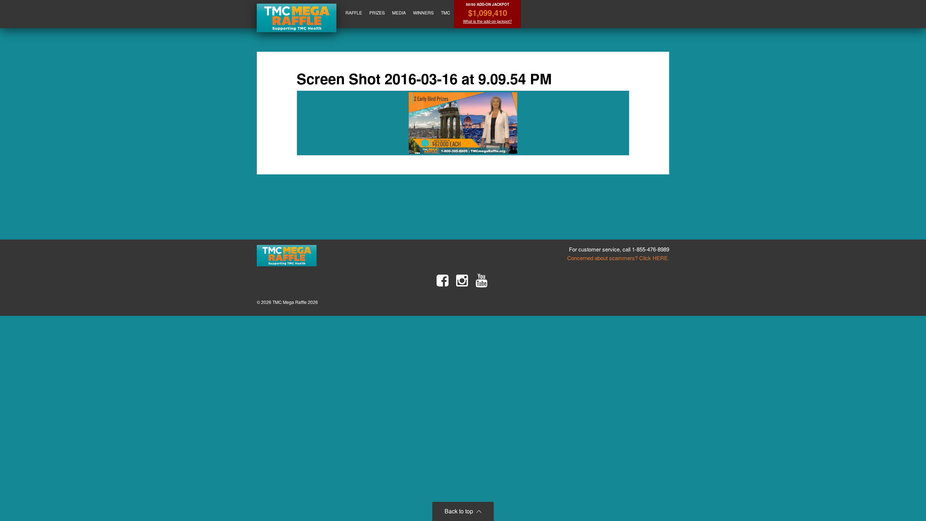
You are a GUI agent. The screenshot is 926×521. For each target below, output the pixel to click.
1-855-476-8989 (650, 249)
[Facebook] (443, 280)
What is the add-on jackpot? (487, 21)
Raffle (353, 12)
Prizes (377, 12)
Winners (423, 12)
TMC (445, 12)
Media (399, 12)
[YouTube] (482, 280)
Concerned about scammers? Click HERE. (618, 258)
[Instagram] (462, 280)
